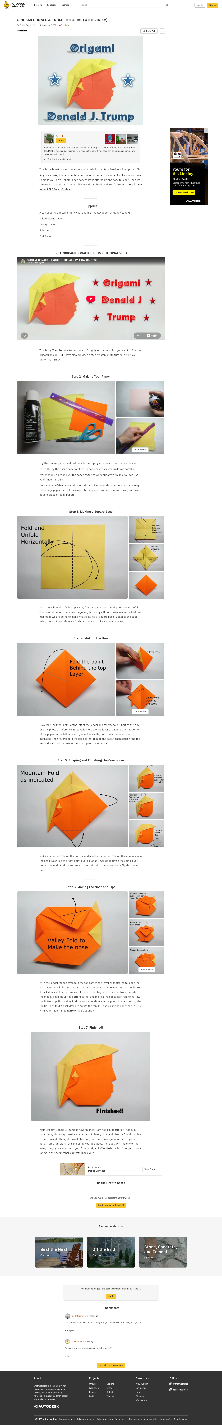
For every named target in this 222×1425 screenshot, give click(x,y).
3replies (70, 1330)
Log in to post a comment (111, 1365)
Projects (38, 4)
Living (110, 1388)
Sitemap (140, 1396)
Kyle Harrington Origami (59, 159)
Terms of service (67, 1419)
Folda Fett (25, 25)
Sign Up (213, 5)
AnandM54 (76, 1341)
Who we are (141, 1400)
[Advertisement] (189, 166)
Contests (51, 4)
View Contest (151, 1169)
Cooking (110, 1383)
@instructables (180, 1383)
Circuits (92, 1383)
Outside (110, 1392)
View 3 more (140, 711)
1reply (70, 1356)
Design (92, 1392)
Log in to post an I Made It (111, 1205)
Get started (141, 1388)
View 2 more (140, 449)
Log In (200, 5)
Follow (60, 140)
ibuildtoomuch (78, 1316)
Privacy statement (86, 1419)
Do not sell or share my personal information (136, 1419)
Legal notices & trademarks (173, 1419)
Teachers (65, 4)
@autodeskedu (180, 1389)
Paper (43, 25)
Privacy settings (105, 1419)
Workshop (94, 1388)
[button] (162, 31)
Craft (35, 25)
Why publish (142, 1383)
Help (138, 1392)
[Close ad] (206, 130)
